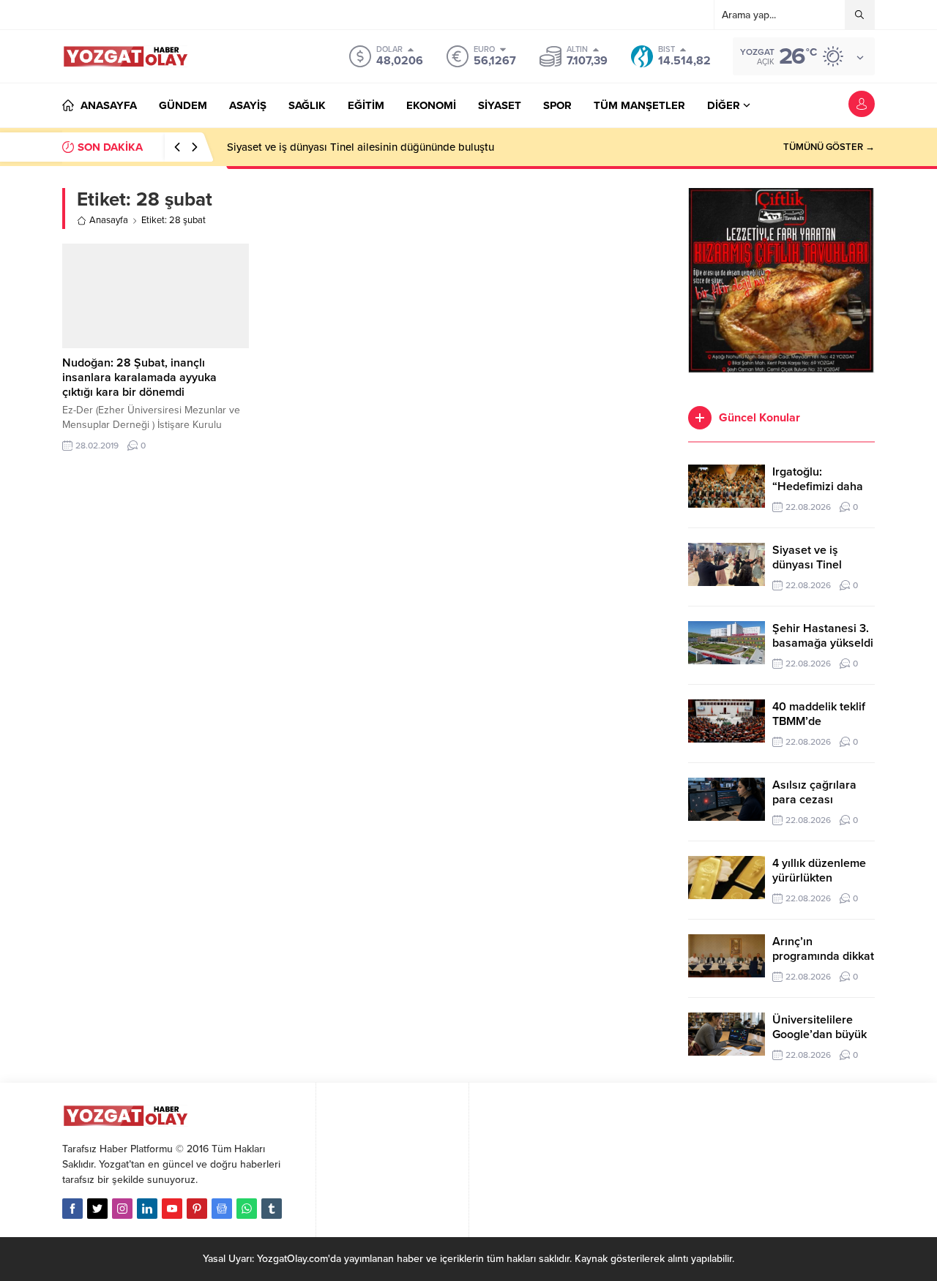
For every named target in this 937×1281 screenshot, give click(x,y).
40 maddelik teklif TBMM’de (818, 714)
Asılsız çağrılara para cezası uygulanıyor (814, 800)
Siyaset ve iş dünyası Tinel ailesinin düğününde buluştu (360, 147)
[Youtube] (172, 1208)
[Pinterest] (197, 1208)
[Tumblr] (271, 1208)
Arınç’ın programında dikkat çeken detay (823, 956)
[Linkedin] (147, 1208)
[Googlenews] (222, 1208)
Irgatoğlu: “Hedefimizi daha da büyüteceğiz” (817, 486)
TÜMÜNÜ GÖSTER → (829, 147)
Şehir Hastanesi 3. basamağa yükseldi (822, 635)
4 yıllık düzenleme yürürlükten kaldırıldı (819, 878)
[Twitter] (97, 1208)
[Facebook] (72, 1208)
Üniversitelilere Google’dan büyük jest (819, 1034)
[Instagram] (122, 1208)
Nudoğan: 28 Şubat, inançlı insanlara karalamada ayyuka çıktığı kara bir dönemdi (139, 377)
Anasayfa (108, 220)
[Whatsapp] (246, 1208)
